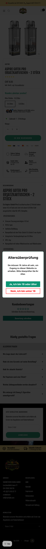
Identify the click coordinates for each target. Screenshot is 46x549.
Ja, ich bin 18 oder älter (23, 284)
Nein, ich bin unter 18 (23, 291)
